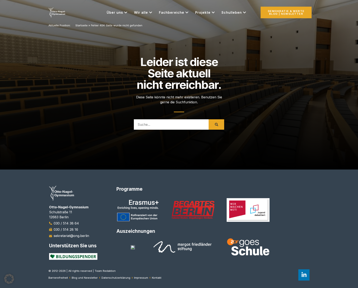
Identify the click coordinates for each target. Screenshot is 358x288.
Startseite (81, 25)
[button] (9, 279)
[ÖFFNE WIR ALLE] (150, 12)
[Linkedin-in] (304, 275)
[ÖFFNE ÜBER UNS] (125, 12)
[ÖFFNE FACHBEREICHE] (187, 12)
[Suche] (216, 124)
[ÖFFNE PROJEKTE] (213, 12)
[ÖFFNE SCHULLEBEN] (244, 12)
